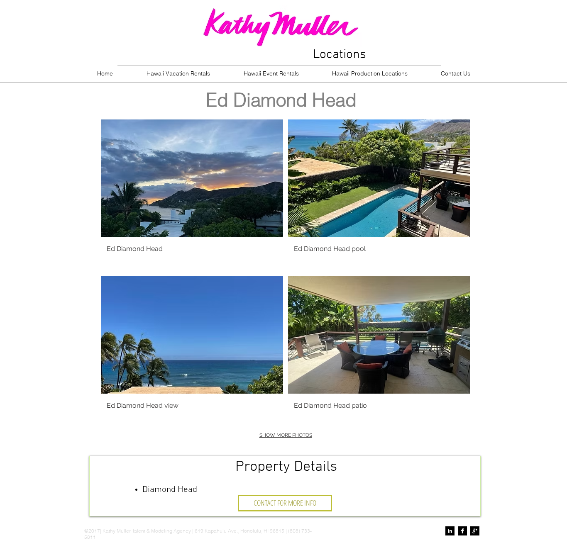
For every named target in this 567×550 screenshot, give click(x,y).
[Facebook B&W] (462, 530)
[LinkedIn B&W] (450, 530)
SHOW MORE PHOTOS (285, 435)
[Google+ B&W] (474, 530)
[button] (192, 195)
